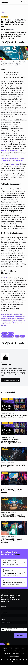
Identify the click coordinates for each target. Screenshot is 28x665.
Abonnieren (20, 635)
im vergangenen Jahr (15, 164)
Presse (23, 648)
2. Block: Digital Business (14, 75)
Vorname (3, 606)
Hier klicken (8, 630)
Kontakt (6, 651)
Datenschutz (15, 653)
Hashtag (7, 278)
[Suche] (21, 2)
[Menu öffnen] (25, 2)
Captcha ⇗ (22, 628)
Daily (3, 12)
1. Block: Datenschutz (13, 72)
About (11, 648)
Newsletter (14, 651)
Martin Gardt (5, 463)
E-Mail (3, 619)
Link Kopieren (21, 42)
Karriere (17, 648)
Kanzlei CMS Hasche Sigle (9, 151)
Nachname (4, 613)
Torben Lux (4, 413)
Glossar (21, 651)
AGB (22, 653)
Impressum (7, 653)
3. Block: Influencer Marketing (15, 77)
